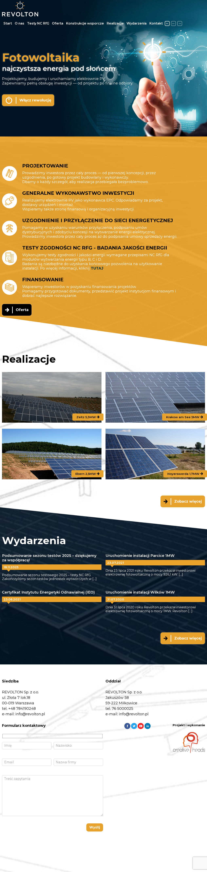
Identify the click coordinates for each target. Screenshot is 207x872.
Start (7, 23)
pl (167, 23)
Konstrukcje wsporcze (85, 23)
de (180, 23)
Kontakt (156, 23)
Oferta (57, 23)
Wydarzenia (137, 23)
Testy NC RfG (38, 23)
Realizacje (115, 23)
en (173, 23)
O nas (19, 23)
